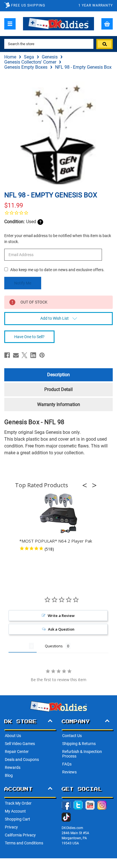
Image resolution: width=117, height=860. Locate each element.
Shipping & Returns (79, 743)
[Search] (104, 44)
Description (58, 374)
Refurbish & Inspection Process (82, 753)
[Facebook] (7, 355)
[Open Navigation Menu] (10, 24)
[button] (86, 485)
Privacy (11, 827)
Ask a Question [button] (61, 629)
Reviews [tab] (18, 645)
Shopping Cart (17, 819)
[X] (24, 355)
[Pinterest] (42, 355)
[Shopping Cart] (107, 24)
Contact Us (72, 735)
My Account (15, 811)
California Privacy (20, 835)
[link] (58, 212)
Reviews (69, 772)
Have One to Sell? (29, 336)
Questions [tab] (54, 645)
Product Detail (58, 389)
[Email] (16, 355)
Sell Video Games (20, 743)
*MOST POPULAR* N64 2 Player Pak (55, 541)
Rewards (12, 767)
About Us (13, 735)
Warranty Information (58, 404)
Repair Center (17, 751)
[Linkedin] (33, 355)
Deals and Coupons (22, 759)
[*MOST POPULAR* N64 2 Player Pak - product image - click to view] (58, 513)
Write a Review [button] (61, 615)
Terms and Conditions (24, 843)
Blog (9, 775)
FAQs (67, 764)
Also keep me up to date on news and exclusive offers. (57, 269)
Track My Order (18, 803)
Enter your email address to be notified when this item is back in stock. (57, 238)
